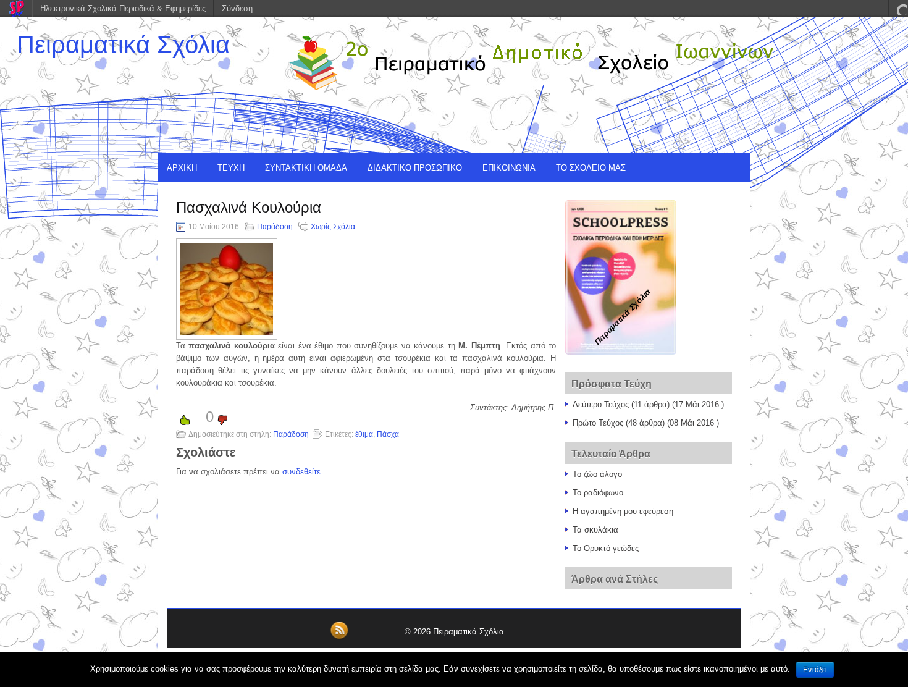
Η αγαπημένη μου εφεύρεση (623, 511)
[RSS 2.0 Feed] (339, 637)
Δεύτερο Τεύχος (601, 404)
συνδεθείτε (301, 471)
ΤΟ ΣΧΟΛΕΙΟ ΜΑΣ (591, 167)
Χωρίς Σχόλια (333, 226)
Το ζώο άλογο (597, 474)
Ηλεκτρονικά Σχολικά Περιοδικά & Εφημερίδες (123, 8)
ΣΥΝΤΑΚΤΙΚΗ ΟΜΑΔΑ (306, 167)
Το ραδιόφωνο (598, 492)
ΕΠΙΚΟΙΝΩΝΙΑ (509, 167)
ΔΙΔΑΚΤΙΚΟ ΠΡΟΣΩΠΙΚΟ (415, 167)
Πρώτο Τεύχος (598, 423)
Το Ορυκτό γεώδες (606, 548)
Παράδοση (275, 226)
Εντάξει (815, 669)
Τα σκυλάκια (595, 529)
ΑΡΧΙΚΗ (182, 167)
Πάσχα (388, 434)
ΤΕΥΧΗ (231, 167)
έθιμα (364, 434)
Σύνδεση (237, 8)
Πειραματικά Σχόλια (123, 44)
